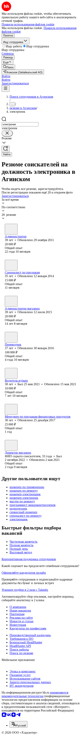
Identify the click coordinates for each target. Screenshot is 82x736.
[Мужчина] (11, 229)
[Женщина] (11, 301)
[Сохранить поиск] (6, 149)
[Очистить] (7, 133)
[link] (8, 67)
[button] (6, 76)
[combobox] (20, 124)
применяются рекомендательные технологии (35, 694)
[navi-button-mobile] (6, 88)
